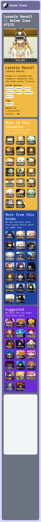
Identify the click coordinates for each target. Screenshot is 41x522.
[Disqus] (20, 424)
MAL (18, 114)
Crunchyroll (14, 111)
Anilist (9, 114)
